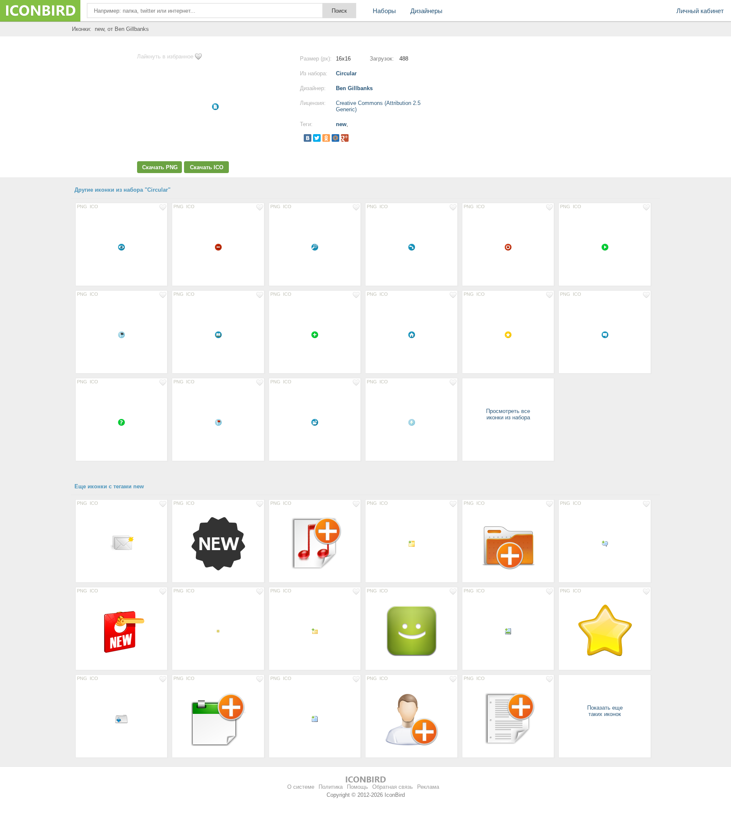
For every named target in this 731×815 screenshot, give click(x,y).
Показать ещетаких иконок (605, 711)
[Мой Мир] (335, 138)
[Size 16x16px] (121, 247)
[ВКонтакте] (307, 138)
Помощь (357, 787)
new (341, 124)
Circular (346, 73)
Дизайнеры (426, 10)
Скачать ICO (206, 167)
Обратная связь (392, 787)
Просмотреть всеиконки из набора (508, 414)
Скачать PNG (160, 167)
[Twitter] (317, 138)
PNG (82, 206)
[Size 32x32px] (121, 718)
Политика (331, 787)
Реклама (428, 787)
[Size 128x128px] (218, 543)
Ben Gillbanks (354, 88)
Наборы (384, 10)
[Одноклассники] (326, 138)
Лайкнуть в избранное (165, 56)
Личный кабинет (700, 10)
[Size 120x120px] (411, 631)
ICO (94, 206)
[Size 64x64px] (121, 543)
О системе (300, 787)
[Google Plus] (345, 138)
